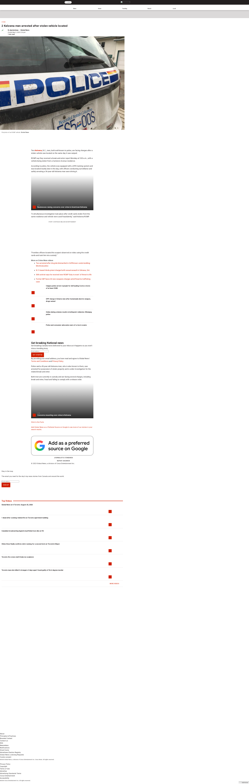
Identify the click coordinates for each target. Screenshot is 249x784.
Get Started (37, 355)
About (2, 734)
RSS (1, 743)
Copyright (3, 766)
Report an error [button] (63, 461)
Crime (4, 22)
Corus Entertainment (7, 776)
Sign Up (6, 485)
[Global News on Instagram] (103, 716)
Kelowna (38, 150)
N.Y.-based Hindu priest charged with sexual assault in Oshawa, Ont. (63, 270)
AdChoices (245, 782)
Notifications (5, 748)
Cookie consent (5, 757)
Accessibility (4, 778)
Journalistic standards (63, 457)
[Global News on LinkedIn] (15, 731)
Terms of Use (5, 769)
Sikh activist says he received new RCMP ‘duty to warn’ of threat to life (64, 275)
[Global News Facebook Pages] (15, 716)
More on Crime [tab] (37, 260)
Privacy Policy (57, 361)
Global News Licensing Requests (12, 755)
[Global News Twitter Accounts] (44, 716)
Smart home (4, 750)
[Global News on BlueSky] (103, 731)
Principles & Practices (8, 736)
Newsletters (4, 745)
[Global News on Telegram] (74, 731)
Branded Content (6, 738)
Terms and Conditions (40, 361)
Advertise (3, 771)
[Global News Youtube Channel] (74, 716)
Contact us (4, 741)
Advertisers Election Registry (10, 752)
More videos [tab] (48, 260)
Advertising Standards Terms (10, 773)
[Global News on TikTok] (44, 731)
